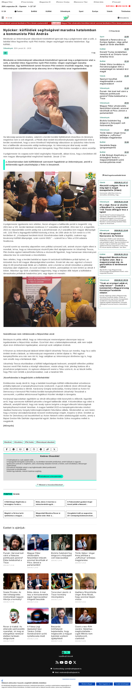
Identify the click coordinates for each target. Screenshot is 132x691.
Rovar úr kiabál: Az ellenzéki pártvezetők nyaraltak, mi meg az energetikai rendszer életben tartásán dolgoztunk (14, 632)
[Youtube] (61, 662)
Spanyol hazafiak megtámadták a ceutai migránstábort (111, 81)
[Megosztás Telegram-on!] (41, 449)
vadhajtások (66, 656)
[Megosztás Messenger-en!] (13, 449)
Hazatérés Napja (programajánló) (108, 146)
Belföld (34, 11)
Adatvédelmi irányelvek (68, 679)
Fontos (19, 11)
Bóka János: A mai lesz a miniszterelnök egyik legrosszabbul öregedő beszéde (49, 503)
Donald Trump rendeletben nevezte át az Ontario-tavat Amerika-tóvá (114, 54)
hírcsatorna (124, 18)
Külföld (49, 11)
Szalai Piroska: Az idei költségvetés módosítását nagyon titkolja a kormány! (13, 596)
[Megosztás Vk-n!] (27, 449)
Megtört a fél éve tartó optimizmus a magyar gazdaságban (14, 514)
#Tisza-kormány (27, 2)
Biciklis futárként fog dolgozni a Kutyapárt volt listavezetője (61, 555)
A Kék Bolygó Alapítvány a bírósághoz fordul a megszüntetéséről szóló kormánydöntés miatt (15, 503)
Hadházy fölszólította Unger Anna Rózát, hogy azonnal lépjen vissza (85, 596)
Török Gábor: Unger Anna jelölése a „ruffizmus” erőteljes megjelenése (85, 556)
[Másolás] (48, 449)
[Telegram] (70, 662)
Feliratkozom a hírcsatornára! (50, 476)
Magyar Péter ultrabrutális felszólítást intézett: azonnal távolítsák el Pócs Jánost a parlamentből (90, 23)
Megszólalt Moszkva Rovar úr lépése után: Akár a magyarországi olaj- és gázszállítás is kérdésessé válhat (49, 514)
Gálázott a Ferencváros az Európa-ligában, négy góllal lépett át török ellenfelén (114, 42)
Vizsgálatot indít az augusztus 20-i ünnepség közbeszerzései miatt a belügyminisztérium (80, 514)
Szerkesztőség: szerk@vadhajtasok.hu (67, 669)
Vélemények (65, 11)
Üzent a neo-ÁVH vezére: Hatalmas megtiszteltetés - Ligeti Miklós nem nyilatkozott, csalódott (84, 632)
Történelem (125, 11)
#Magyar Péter (7, 2)
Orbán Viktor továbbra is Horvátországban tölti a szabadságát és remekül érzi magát (114, 68)
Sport (81, 11)
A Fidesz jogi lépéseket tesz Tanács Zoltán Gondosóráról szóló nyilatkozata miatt (37, 631)
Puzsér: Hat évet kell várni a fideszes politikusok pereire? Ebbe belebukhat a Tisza (13, 558)
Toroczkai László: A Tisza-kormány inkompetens (61, 594)
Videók (109, 11)
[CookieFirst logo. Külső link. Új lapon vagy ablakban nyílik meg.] (2, 681)
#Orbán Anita (98, 2)
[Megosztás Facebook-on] (7, 449)
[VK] (66, 662)
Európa (95, 11)
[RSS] (57, 662)
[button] (3, 17)
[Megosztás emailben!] (20, 449)
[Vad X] (74, 662)
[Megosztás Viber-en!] (34, 449)
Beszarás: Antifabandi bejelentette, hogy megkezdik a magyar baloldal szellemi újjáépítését (61, 632)
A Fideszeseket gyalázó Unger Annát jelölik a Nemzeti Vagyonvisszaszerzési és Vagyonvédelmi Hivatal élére (79, 503)
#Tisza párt (116, 2)
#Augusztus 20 (45, 2)
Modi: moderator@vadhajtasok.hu (67, 672)
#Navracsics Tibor (81, 2)
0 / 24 (4, 11)
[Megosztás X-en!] (54, 449)
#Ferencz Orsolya (62, 2)
